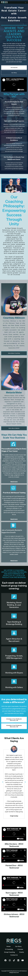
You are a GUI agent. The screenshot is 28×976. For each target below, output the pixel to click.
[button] (25, 2)
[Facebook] (5, 960)
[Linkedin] (18, 960)
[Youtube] (22, 960)
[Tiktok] (14, 960)
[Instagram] (10, 960)
